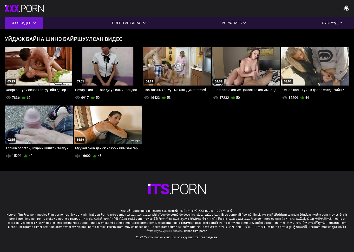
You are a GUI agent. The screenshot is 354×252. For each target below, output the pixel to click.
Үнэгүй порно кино (49, 223)
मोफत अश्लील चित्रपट (215, 218)
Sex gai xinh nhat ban (85, 214)
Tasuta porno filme (164, 227)
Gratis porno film (143, 223)
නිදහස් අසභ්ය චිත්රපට (169, 231)
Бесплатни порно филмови (175, 223)
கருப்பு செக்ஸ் (94, 218)
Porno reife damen (113, 214)
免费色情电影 (324, 218)
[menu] (346, 9)
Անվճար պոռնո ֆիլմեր (293, 214)
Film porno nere (59, 214)
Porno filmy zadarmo (234, 223)
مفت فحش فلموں (239, 218)
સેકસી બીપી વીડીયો (115, 218)
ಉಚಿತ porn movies (140, 218)
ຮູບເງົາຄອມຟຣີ (298, 227)
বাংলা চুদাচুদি (267, 214)
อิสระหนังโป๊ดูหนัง (315, 223)
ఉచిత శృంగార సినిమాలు (187, 218)
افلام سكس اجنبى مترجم (142, 214)
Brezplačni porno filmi (264, 223)
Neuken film (15, 214)
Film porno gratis (276, 227)
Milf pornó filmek (249, 214)
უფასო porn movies (325, 214)
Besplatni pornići (207, 223)
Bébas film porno (196, 231)
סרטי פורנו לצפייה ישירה (225, 227)
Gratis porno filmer (29, 227)
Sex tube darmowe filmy (59, 227)
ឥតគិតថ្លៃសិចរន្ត (305, 218)
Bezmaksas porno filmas (80, 223)
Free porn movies (36, 214)
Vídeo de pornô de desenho (176, 214)
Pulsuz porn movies (121, 227)
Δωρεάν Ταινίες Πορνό (194, 227)
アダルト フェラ (252, 227)
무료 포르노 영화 (291, 223)
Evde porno (229, 214)
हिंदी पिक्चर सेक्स (162, 218)
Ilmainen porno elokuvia (41, 218)
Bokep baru (143, 227)
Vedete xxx (27, 223)
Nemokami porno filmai (114, 223)
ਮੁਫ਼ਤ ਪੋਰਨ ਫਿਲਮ (285, 218)
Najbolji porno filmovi (91, 227)
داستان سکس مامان (208, 214)
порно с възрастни (71, 218)
